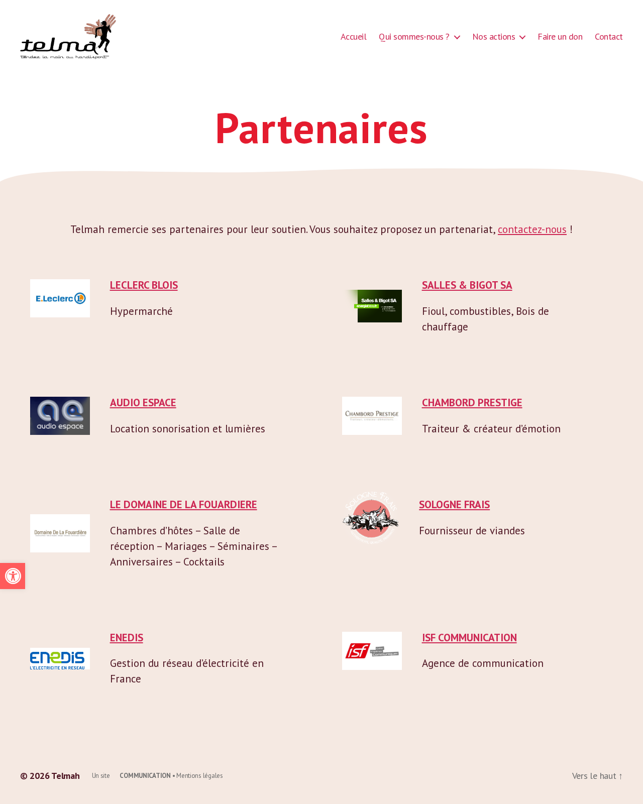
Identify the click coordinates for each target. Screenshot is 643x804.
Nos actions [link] (493, 36)
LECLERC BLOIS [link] (144, 285)
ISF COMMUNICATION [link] (469, 637)
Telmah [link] (65, 775)
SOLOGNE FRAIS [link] (454, 504)
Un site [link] (131, 775)
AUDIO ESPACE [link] (143, 402)
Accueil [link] (354, 36)
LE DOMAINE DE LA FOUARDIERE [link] (183, 504)
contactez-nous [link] (532, 229)
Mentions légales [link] (199, 775)
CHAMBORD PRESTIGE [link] (472, 402)
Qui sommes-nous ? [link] (414, 36)
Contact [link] (609, 36)
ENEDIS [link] (126, 637)
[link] (12, 576)
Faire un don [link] (560, 36)
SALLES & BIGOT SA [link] (467, 285)
